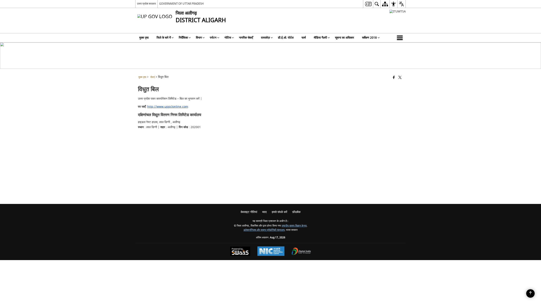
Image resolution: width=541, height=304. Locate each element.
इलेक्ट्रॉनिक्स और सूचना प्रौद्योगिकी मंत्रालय (264, 230)
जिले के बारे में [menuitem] (164, 37)
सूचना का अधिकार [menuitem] (344, 37)
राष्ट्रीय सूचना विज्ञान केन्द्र (294, 226)
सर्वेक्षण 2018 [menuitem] (369, 37)
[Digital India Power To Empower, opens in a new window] (301, 251)
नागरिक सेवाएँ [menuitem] (246, 37)
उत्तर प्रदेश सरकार (146, 4)
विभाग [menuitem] (199, 37)
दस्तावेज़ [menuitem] (265, 37)
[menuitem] (368, 4)
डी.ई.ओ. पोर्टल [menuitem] (286, 37)
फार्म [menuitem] (304, 37)
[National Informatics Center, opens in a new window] (271, 251)
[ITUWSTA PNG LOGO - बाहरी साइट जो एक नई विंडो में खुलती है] (397, 11)
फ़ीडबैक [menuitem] (296, 212)
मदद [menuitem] (264, 212)
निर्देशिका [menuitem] (183, 37)
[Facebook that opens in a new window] (393, 78)
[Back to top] (530, 293)
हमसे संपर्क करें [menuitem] (279, 212)
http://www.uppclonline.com (167, 106)
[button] (401, 37)
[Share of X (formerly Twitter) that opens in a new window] (400, 78)
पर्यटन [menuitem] (213, 37)
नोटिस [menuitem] (227, 37)
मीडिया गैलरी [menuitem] (320, 37)
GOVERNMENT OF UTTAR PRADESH (181, 4)
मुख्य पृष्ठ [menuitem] (144, 37)
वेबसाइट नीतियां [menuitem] (249, 212)
